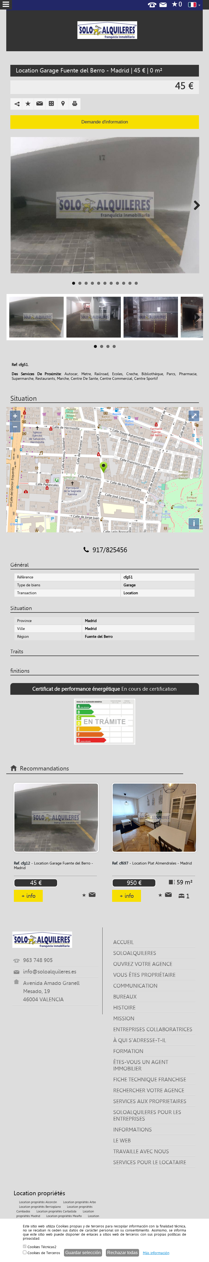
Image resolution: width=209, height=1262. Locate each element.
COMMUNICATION (135, 985)
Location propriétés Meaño (64, 1216)
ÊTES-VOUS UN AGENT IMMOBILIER (140, 1065)
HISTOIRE (124, 1007)
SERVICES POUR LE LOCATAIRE (149, 1162)
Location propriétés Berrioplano (40, 1207)
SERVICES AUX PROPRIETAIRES (149, 1101)
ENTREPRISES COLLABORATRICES (152, 1029)
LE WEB (122, 1140)
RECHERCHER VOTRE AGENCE (148, 1090)
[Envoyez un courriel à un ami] (39, 103)
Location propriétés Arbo (79, 1202)
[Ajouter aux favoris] (27, 103)
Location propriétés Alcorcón (38, 1202)
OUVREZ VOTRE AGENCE (142, 964)
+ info (28, 896)
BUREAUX (125, 996)
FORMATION (128, 1051)
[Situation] (63, 104)
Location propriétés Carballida (56, 1211)
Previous (14, 205)
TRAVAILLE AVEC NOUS (141, 1151)
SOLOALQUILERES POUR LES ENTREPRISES (147, 1115)
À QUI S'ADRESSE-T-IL (139, 1040)
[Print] (74, 103)
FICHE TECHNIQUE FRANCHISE (149, 1079)
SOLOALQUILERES (134, 953)
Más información (156, 1253)
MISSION (123, 1018)
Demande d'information (104, 122)
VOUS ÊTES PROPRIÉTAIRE (144, 975)
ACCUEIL (123, 942)
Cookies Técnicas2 (41, 1247)
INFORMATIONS (132, 1129)
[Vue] (51, 103)
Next (194, 205)
